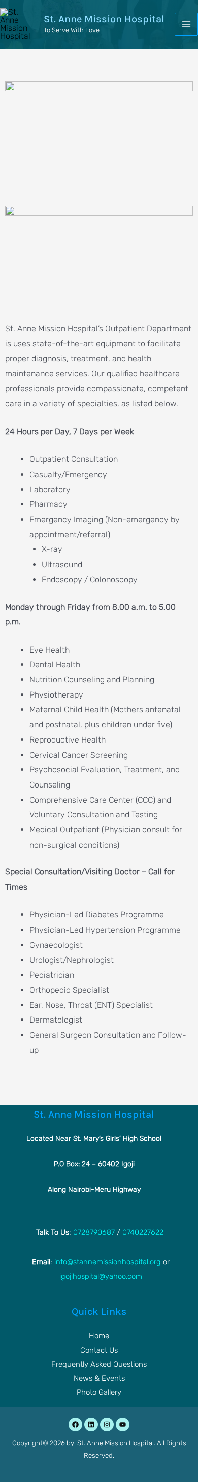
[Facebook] (75, 1424)
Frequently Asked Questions (99, 1364)
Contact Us (99, 1350)
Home (99, 1335)
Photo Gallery (99, 1392)
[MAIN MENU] (186, 24)
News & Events (99, 1378)
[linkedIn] (91, 1424)
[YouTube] (122, 1424)
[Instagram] (107, 1424)
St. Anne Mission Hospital (104, 19)
